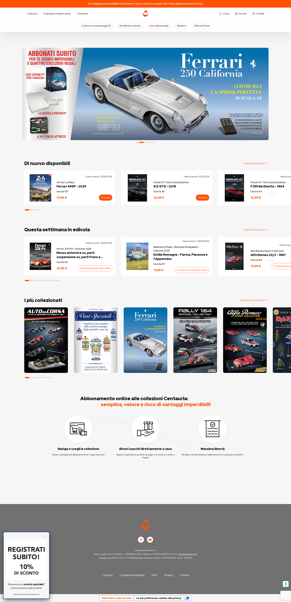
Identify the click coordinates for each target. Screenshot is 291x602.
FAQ (154, 575)
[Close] (45, 535)
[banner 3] (145, 94)
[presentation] (271, 192)
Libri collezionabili (158, 25)
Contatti (107, 575)
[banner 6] (154, 142)
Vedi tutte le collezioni (252, 300)
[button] (224, 14)
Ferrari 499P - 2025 (71, 186)
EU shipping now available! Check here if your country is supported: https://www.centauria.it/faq (146, 3)
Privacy (168, 575)
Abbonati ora (46, 359)
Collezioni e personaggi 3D (96, 25)
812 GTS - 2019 (165, 186)
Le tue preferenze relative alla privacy (158, 598)
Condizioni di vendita (132, 575)
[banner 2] (140, 142)
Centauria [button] (82, 13)
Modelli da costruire (130, 25)
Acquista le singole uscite (57, 13)
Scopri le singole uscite (46, 367)
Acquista (105, 197)
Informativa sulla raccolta (116, 598)
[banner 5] (151, 142)
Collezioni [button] (32, 13)
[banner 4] (148, 142)
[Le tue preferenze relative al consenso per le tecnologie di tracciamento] (286, 584)
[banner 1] (137, 142)
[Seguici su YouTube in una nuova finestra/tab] (150, 540)
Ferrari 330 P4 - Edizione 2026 (74, 248)
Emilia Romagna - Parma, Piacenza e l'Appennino (181, 257)
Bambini (181, 25)
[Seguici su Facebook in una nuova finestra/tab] (141, 540)
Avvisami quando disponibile (95, 268)
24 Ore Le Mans (65, 182)
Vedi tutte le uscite (254, 163)
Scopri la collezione (95, 359)
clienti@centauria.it (187, 554)
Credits (184, 575)
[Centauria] (145, 14)
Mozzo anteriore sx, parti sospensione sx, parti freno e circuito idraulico (78, 255)
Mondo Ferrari (202, 25)
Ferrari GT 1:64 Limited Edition (171, 182)
